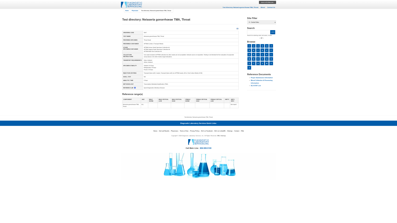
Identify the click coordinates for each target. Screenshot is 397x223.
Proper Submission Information (262, 77)
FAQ (242, 131)
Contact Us (271, 7)
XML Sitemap (221, 135)
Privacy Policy (194, 131)
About (263, 7)
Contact (236, 131)
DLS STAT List (256, 85)
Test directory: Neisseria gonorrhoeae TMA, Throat (240, 7)
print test (237, 28)
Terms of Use (184, 131)
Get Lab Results (164, 131)
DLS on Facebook (207, 131)
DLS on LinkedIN (219, 131)
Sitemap (229, 131)
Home (127, 10)
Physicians (135, 10)
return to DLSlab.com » (267, 2)
